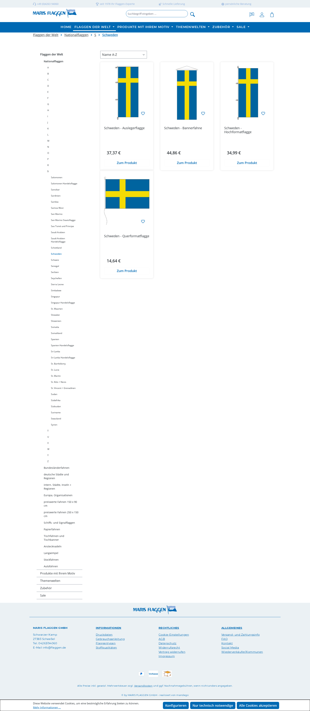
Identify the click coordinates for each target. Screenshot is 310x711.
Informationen (108, 628)
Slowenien (56, 320)
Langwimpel (51, 553)
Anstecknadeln (53, 546)
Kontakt (227, 643)
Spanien (55, 339)
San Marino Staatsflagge (63, 220)
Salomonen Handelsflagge (64, 183)
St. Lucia (55, 369)
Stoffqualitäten (106, 647)
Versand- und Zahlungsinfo (240, 634)
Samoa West (57, 207)
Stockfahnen (51, 559)
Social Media (230, 647)
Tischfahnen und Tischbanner (54, 537)
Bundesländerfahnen (56, 467)
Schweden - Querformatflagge (126, 236)
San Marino (56, 214)
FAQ (224, 639)
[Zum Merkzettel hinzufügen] (143, 113)
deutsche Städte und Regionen (56, 476)
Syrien (54, 424)
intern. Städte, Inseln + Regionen (57, 486)
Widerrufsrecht (169, 647)
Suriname (56, 412)
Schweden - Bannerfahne (183, 128)
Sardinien (55, 195)
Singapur (55, 296)
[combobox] (157, 13)
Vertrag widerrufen (172, 652)
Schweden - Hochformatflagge (238, 130)
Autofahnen (51, 566)
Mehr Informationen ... (47, 707)
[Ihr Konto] (262, 14)
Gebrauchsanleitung (110, 639)
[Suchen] (193, 14)
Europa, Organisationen (58, 495)
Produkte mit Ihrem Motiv (57, 573)
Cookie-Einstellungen (174, 634)
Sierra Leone (57, 284)
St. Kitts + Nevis (58, 381)
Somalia (55, 327)
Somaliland (56, 333)
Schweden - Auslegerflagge (124, 128)
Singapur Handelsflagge (63, 302)
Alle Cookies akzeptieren (258, 705)
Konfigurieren (175, 705)
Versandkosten (143, 685)
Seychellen (56, 278)
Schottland (56, 247)
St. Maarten (57, 308)
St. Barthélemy (58, 363)
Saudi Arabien (58, 232)
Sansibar (55, 189)
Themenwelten (50, 581)
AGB (162, 639)
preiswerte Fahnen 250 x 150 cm (61, 514)
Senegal (55, 266)
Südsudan (56, 406)
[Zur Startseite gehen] (55, 13)
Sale (43, 595)
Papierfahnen (52, 529)
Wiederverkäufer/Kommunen (242, 652)
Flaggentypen (106, 643)
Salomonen (56, 177)
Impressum (167, 656)
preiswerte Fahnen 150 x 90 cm (60, 503)
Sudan (54, 394)
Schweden (56, 253)
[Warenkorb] (272, 14)
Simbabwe (56, 290)
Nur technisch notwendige (212, 705)
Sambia (54, 201)
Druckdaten (104, 634)
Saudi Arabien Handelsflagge (58, 240)
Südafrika (55, 400)
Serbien (55, 272)
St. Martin (56, 375)
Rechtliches (169, 628)
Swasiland (56, 418)
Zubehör (46, 588)
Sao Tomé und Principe (62, 226)
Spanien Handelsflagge (62, 345)
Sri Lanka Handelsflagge (63, 357)
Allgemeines (231, 628)
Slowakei (55, 314)
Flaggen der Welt (51, 54)
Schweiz (55, 259)
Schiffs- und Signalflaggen (59, 522)
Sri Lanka (55, 351)
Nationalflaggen (53, 61)
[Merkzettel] (252, 14)
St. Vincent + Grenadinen (63, 388)
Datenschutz (168, 643)
